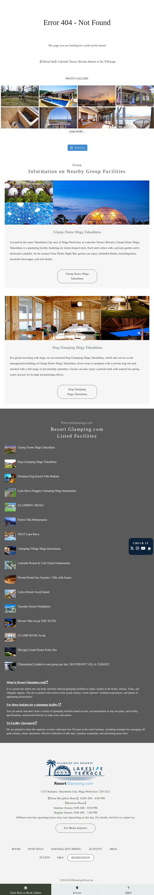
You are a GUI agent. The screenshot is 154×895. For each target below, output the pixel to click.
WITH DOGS (36, 849)
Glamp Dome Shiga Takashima (77, 276)
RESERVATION (80, 857)
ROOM (16, 849)
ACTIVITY (95, 849)
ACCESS (44, 857)
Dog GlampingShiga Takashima (77, 392)
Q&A (60, 857)
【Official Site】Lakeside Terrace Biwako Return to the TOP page (77, 61)
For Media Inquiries (75, 827)
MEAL (114, 849)
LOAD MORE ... (77, 131)
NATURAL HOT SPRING (66, 849)
